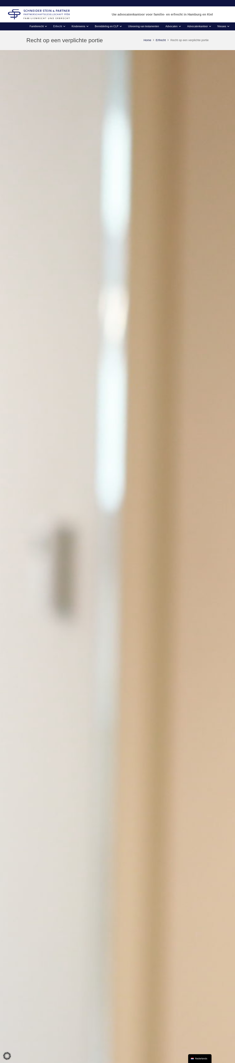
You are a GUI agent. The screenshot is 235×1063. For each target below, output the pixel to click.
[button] (46, 26)
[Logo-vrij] (39, 14)
